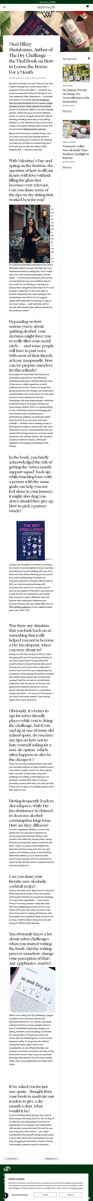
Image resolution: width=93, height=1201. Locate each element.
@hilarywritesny (22, 607)
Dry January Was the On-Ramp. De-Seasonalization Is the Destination (76, 96)
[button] (5, 1195)
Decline (71, 1194)
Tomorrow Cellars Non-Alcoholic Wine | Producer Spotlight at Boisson (76, 152)
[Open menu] (6, 7)
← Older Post (11, 1159)
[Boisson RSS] (89, 58)
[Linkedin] (89, 1198)
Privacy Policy (77, 1188)
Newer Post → (51, 1159)
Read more (67, 111)
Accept (45, 1194)
